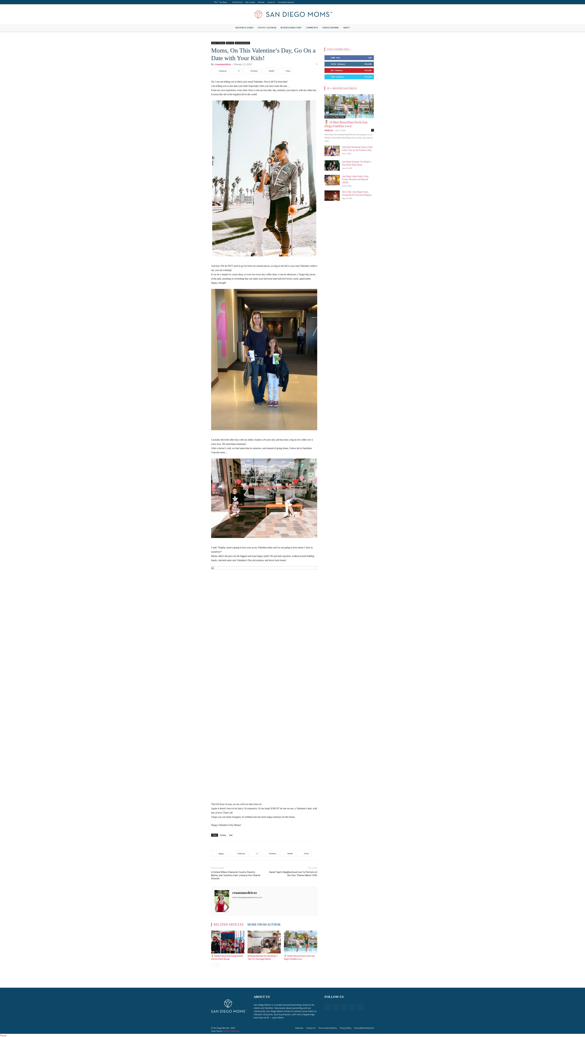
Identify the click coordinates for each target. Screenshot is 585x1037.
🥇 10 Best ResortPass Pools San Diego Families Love (345, 124)
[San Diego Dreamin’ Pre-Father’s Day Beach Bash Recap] (332, 165)
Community (312, 28)
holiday (223, 835)
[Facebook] (351, 2)
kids (230, 835)
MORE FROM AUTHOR (263, 924)
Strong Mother (330, 28)
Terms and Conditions (327, 1028)
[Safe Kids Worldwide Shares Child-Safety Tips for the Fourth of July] (332, 151)
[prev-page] (213, 965)
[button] (370, 27)
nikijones (328, 130)
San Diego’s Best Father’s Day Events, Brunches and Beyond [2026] (355, 179)
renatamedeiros (223, 64)
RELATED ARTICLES (229, 924)
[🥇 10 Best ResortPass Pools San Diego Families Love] (300, 942)
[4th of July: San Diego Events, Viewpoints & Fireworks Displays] (332, 195)
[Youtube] (371, 2)
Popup (3, 1035)
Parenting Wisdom (242, 43)
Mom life (230, 43)
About (346, 28)
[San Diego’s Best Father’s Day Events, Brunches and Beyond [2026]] (332, 180)
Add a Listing (250, 2)
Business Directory (291, 28)
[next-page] (218, 965)
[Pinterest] (361, 2)
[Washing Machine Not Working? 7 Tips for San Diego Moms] (264, 942)
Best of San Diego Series (334, 117)
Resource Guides (245, 28)
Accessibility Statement (286, 2)
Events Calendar (267, 28)
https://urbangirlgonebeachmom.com (247, 897)
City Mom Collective (230, 1031)
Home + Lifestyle (218, 43)
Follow (368, 64)
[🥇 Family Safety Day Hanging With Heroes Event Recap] (227, 942)
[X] (366, 2)
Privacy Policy (345, 1028)
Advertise (261, 2)
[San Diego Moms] (292, 14)
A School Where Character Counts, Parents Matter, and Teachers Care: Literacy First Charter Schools (236, 875)
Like (370, 57)
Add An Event (237, 2)
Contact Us (271, 2)
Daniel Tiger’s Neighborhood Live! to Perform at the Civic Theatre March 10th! (293, 874)
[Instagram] (356, 2)
